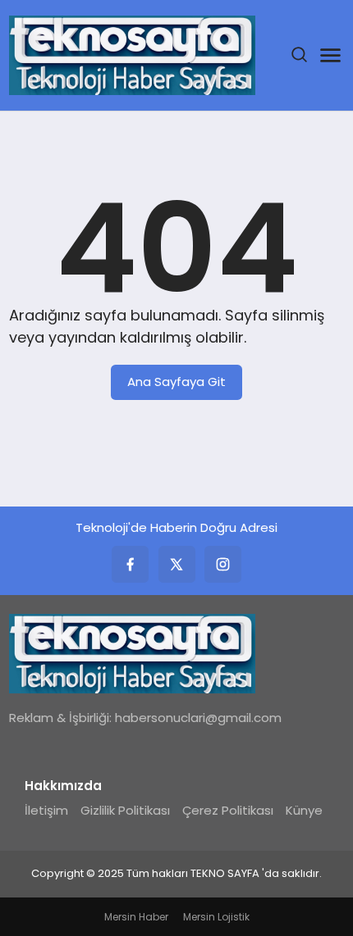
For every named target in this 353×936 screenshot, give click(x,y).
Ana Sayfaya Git (176, 381)
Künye (304, 810)
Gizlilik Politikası (125, 810)
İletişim (46, 810)
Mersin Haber (136, 917)
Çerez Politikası (227, 810)
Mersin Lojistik (216, 917)
